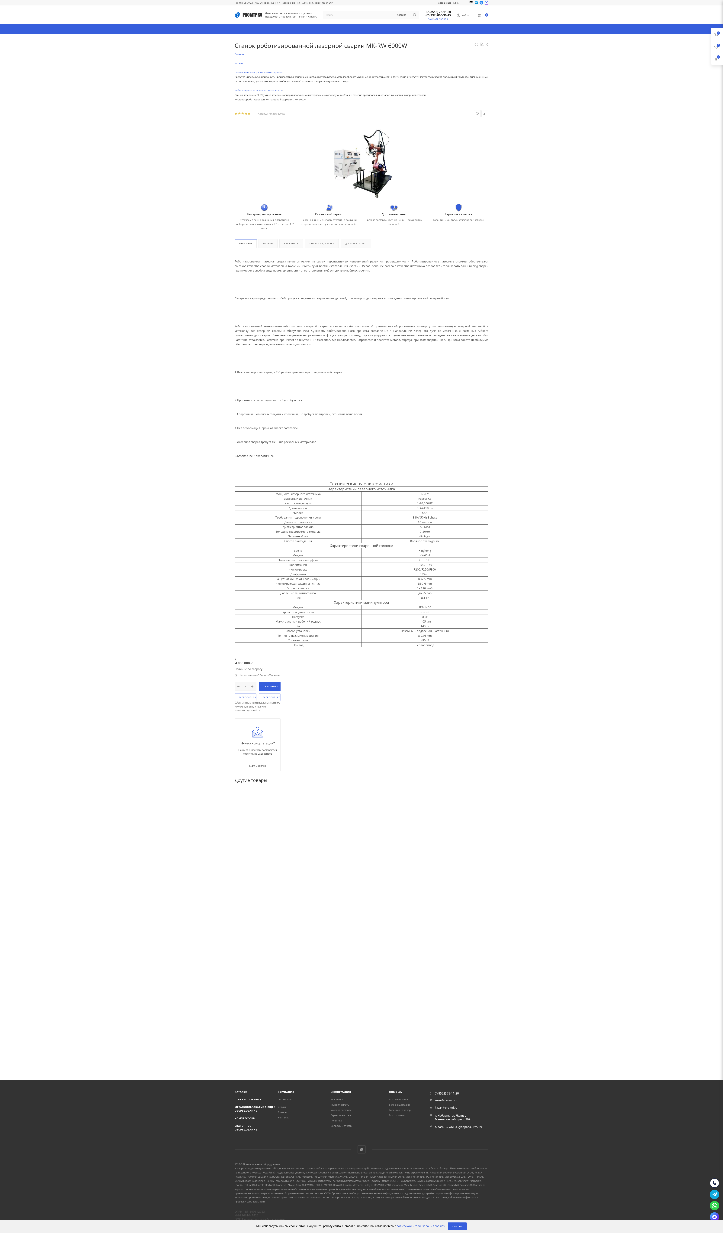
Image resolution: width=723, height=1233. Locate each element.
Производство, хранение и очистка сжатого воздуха (305, 77)
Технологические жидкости (402, 77)
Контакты (283, 1117)
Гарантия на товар (341, 1115)
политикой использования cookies (421, 1226)
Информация (341, 1092)
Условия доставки (341, 1110)
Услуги (282, 1107)
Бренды (282, 1112)
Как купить (291, 243)
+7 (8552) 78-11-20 (438, 12)
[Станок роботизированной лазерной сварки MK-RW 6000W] (361, 160)
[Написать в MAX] (486, 3)
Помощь (395, 1092)
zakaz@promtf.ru (446, 1100)
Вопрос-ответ (397, 1115)
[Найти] (414, 15)
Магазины (337, 1099)
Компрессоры (245, 1118)
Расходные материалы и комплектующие (319, 95)
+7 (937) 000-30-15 (438, 15)
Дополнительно (355, 243)
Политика (336, 1120)
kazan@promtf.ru (446, 1107)
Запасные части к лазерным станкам (404, 95)
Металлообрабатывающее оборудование (361, 77)
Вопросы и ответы (341, 1125)
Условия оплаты (340, 1104)
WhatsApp (362, 1149)
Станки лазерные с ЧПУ (248, 95)
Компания (286, 1092)
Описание (245, 243)
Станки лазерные (248, 1099)
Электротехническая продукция (437, 77)
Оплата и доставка (322, 243)
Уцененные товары (338, 81)
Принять (457, 1226)
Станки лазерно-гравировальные (363, 95)
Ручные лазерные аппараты (278, 95)
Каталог (241, 1092)
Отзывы (268, 243)
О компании (285, 1099)
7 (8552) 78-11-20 (447, 1093)
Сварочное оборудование (283, 81)
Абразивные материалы (312, 81)
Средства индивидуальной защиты (255, 77)
